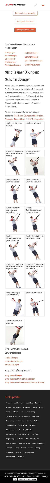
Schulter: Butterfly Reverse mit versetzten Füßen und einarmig (15, 153)
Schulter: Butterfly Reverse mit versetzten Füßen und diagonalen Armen (15, 266)
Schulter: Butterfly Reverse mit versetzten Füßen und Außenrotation (35, 266)
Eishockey (15, 412)
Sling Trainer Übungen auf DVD (26, 116)
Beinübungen (10, 59)
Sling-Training (10, 439)
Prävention (32, 425)
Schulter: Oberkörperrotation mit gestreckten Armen (13, 238)
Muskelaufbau (20, 421)
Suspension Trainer (24, 443)
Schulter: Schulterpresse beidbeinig (14, 322)
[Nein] (47, 477)
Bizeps (35, 407)
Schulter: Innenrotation (33, 123)
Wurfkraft (21, 457)
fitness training (30, 412)
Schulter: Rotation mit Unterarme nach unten (33, 181)
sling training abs (11, 443)
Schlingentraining (23, 434)
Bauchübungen (11, 56)
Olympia (29, 421)
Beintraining (17, 407)
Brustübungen (10, 62)
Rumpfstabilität (27, 430)
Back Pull (38, 403)
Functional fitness (11, 416)
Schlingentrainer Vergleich (25, 13)
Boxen (41, 407)
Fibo (22, 412)
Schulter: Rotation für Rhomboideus (33, 152)
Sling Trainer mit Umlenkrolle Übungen (20, 379)
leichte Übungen (11, 358)
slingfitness (20, 439)
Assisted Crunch (19, 403)
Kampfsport (35, 416)
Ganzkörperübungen (13, 65)
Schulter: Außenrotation (34, 293)
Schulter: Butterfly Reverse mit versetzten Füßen (35, 237)
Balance (8, 407)
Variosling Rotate (29, 452)
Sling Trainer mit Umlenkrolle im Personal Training (24, 382)
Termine (23, 448)
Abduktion (9, 403)
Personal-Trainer (11, 425)
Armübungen (10, 52)
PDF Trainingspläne (36, 119)
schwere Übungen (12, 365)
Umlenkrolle (9, 452)
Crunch (8, 412)
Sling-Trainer (35, 434)
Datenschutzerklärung (27, 479)
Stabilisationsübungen (33, 61)
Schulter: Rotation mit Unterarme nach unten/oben (13, 210)
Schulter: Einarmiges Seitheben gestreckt (13, 294)
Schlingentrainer (11, 434)
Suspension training (38, 443)
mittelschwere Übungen (14, 361)
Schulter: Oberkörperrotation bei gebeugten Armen (33, 210)
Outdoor (36, 421)
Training (37, 448)
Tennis (17, 448)
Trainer (30, 448)
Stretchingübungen (32, 65)
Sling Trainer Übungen (13, 375)
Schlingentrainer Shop (25, 30)
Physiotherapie (22, 425)
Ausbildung (29, 403)
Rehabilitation (10, 430)
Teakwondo (9, 448)
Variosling (18, 452)
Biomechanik (27, 407)
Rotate (19, 430)
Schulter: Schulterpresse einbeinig (14, 124)
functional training (24, 416)
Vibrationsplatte (11, 457)
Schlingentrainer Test (25, 21)
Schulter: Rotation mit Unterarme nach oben (13, 181)
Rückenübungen (31, 53)
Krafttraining (10, 421)
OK (15, 479)
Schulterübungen (31, 57)
